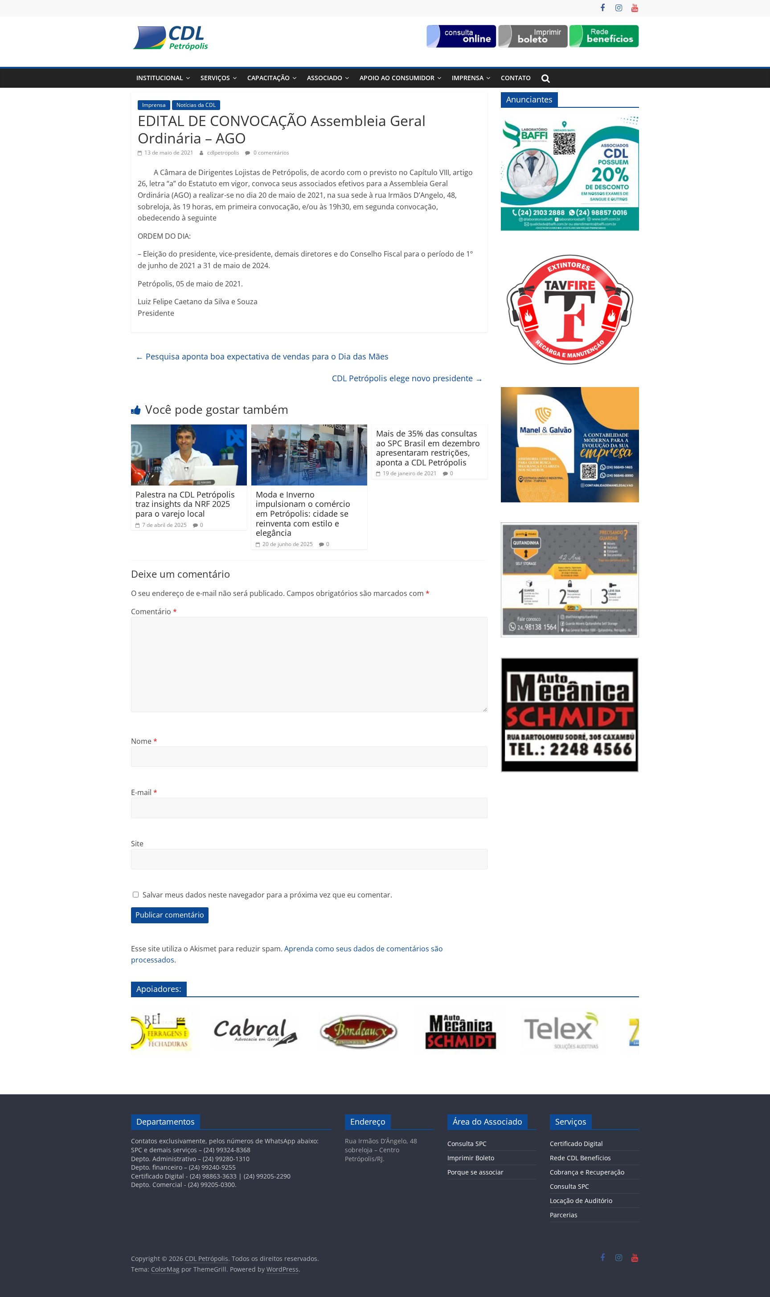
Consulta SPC (467, 1143)
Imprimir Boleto (470, 1158)
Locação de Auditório (581, 1200)
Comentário (154, 611)
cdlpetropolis (224, 152)
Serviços (215, 77)
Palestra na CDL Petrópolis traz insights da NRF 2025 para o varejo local (185, 504)
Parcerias (564, 1215)
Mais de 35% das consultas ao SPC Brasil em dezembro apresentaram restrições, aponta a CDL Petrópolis (428, 448)
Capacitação (268, 77)
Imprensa (467, 77)
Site (137, 843)
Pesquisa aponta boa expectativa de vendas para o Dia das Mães (262, 356)
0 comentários (270, 152)
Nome (144, 741)
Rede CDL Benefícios (580, 1158)
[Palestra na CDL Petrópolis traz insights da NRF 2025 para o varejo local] (189, 430)
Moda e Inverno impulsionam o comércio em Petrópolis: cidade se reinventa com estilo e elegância (303, 513)
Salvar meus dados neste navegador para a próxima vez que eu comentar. (267, 895)
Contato (516, 77)
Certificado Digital (576, 1143)
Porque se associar (475, 1172)
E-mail (144, 792)
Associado (324, 77)
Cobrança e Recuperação (587, 1172)
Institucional (159, 77)
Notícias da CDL (196, 105)
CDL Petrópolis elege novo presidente (407, 378)
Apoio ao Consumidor (397, 77)
